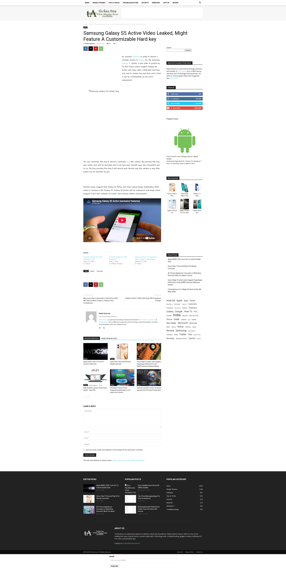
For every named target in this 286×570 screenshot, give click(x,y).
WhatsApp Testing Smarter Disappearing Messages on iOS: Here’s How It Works (120, 390)
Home (85, 24)
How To (188, 311)
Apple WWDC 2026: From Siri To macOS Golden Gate (184, 260)
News (87, 3)
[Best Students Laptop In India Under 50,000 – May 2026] (95, 377)
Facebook (177, 308)
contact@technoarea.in (131, 543)
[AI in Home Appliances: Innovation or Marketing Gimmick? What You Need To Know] (89, 510)
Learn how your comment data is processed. (128, 460)
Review (175, 3)
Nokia (180, 326)
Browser (177, 304)
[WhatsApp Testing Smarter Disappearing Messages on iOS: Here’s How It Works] (122, 377)
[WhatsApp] (101, 48)
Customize (192, 304)
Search (168, 48)
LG (189, 319)
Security (145, 3)
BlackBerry (169, 304)
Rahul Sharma (90, 43)
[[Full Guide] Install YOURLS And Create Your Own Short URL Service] (130, 510)
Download (169, 308)
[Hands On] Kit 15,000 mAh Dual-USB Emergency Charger (143, 299)
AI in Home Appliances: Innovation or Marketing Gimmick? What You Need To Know (184, 274)
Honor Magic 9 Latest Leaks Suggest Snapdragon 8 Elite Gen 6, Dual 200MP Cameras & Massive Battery (149, 364)
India (177, 315)
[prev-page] (84, 396)
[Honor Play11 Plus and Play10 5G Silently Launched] (122, 351)
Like (200, 94)
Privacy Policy (189, 552)
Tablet (182, 334)
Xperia (199, 338)
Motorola (193, 323)
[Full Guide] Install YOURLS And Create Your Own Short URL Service (148, 509)
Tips (190, 334)
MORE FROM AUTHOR (109, 338)
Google (178, 311)
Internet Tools (194, 316)
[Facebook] (85, 48)
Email (111, 556)
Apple (179, 300)
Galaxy (141, 60)
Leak (176, 319)
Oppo (194, 327)
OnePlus (188, 327)
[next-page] (88, 396)
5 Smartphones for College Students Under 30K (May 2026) (184, 290)
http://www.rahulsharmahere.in (108, 316)
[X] (90, 48)
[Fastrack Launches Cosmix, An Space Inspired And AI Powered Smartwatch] (149, 377)
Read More (174, 78)
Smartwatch (191, 331)
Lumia (193, 319)
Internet (185, 316)
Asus (192, 300)
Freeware (193, 308)
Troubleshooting (130, 3)
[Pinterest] (96, 48)
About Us (180, 552)
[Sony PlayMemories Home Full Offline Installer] (130, 489)
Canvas (184, 304)
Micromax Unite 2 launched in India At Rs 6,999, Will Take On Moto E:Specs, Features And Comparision (100, 300)
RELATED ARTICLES (92, 338)
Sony (176, 334)
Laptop (166, 3)
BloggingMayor (103, 322)
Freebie (184, 308)
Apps (186, 300)
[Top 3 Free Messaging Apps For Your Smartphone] (130, 499)
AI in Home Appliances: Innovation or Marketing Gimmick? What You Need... (105, 509)
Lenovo (183, 319)
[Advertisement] (162, 13)
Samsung (136, 57)
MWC (168, 327)
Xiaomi (192, 338)
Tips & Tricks (114, 3)
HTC (196, 311)
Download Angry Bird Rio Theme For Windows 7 (184, 161)
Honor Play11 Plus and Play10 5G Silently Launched (182, 267)
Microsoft (183, 323)
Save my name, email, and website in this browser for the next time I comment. (114, 450)
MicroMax (171, 323)
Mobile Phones (99, 3)
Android (170, 300)
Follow (198, 98)
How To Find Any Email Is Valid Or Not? (180, 163)
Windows (156, 3)
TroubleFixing (151, 319)
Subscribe (197, 108)
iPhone (169, 319)
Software (169, 335)
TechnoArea (143, 319)
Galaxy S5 (126, 63)
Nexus (174, 327)
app (128, 162)
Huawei (169, 316)
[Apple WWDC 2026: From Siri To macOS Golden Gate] (95, 351)
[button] (200, 3)
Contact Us (199, 552)
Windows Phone (181, 338)
